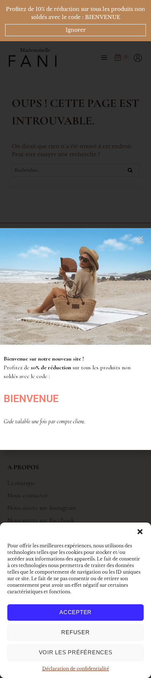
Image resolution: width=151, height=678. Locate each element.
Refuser (75, 632)
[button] (140, 531)
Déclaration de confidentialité (75, 668)
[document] (75, 339)
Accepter (75, 612)
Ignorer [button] (76, 30)
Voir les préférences (76, 652)
